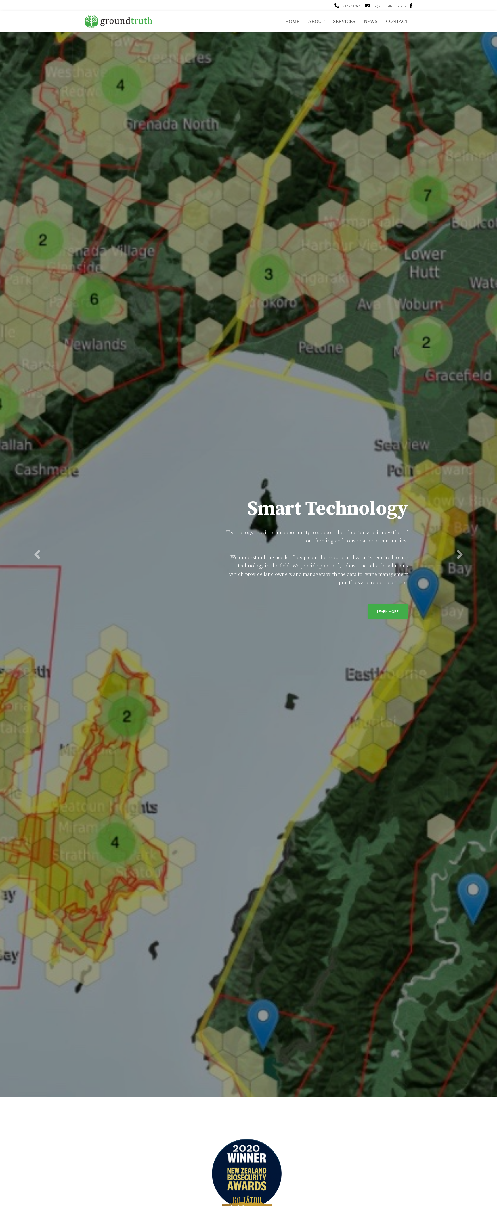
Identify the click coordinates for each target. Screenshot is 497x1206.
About (316, 21)
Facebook (411, 6)
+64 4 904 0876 (351, 6)
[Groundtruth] (118, 21)
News (370, 21)
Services (344, 21)
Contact (397, 21)
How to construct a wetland (281, 629)
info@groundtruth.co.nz (389, 6)
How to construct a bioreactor (368, 629)
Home (292, 21)
